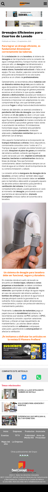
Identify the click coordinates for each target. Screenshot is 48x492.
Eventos (5, 435)
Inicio (5, 431)
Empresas (17, 431)
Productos (29, 431)
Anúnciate (40, 431)
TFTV (17, 435)
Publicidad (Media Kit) (29, 436)
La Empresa (17, 442)
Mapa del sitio (6, 443)
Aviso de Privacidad (40, 436)
